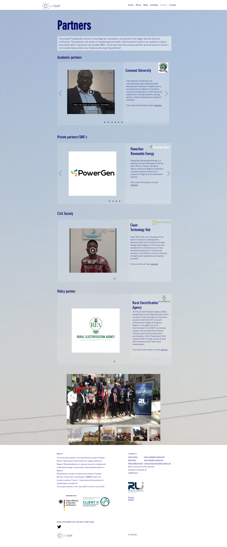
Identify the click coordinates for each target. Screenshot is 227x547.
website (157, 105)
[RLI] (112, 122)
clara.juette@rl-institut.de (154, 457)
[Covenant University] (108, 122)
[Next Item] (156, 399)
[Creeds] (119, 201)
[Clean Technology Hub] (114, 279)
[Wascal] (121, 122)
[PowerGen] (109, 201)
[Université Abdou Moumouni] (118, 122)
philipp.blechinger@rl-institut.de (157, 463)
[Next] (166, 93)
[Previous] (60, 93)
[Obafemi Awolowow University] (104, 122)
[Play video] (91, 92)
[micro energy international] (116, 201)
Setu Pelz (132, 460)
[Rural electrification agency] (114, 361)
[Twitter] (59, 526)
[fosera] (113, 201)
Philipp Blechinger (135, 463)
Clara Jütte (133, 457)
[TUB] (115, 122)
